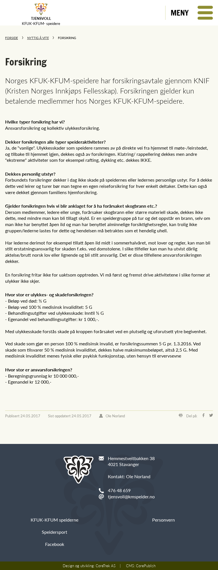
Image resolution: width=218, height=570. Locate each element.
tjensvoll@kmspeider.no (131, 496)
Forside (11, 38)
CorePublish (146, 565)
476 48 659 (119, 490)
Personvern (163, 519)
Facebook (54, 544)
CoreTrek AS (106, 565)
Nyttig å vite (38, 38)
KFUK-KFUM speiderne (54, 519)
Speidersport (54, 532)
